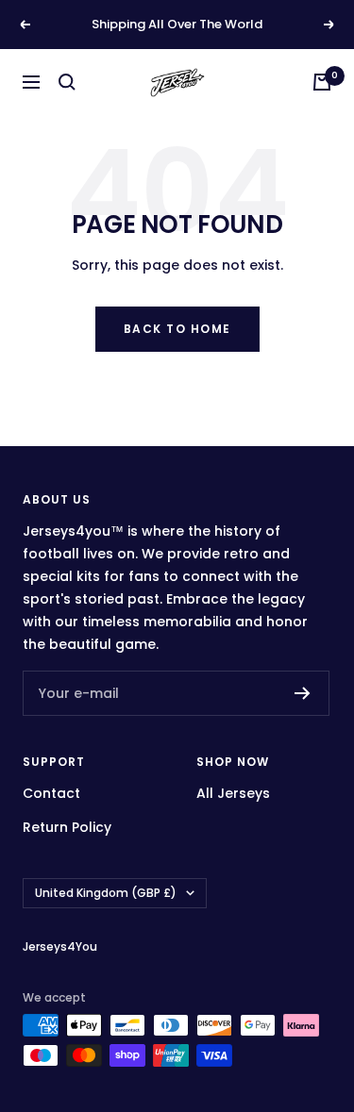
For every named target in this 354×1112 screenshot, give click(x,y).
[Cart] (321, 82)
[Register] (303, 693)
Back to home (177, 329)
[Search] (67, 82)
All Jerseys (233, 793)
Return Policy (67, 827)
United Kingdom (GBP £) (106, 893)
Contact (51, 793)
